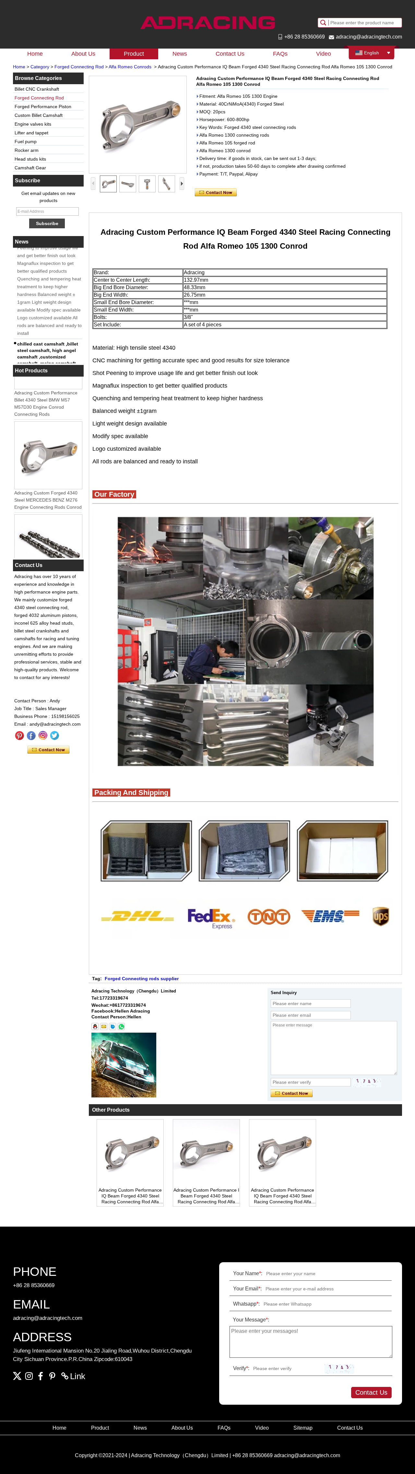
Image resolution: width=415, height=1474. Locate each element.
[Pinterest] (19, 736)
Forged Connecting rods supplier (142, 978)
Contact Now (48, 750)
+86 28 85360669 (304, 37)
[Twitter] (54, 736)
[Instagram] (43, 736)
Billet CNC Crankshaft (37, 89)
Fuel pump (26, 141)
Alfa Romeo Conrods (130, 66)
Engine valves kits (33, 124)
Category (39, 66)
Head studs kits (30, 159)
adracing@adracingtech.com (369, 37)
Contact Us (230, 54)
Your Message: (251, 1319)
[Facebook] (31, 736)
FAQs (280, 54)
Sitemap (303, 1428)
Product (134, 54)
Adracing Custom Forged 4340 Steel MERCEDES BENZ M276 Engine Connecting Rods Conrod (48, 489)
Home (35, 54)
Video (323, 54)
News (179, 54)
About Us (83, 54)
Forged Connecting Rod (79, 66)
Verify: (241, 1368)
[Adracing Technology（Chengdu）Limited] (207, 22)
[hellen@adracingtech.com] (103, 1026)
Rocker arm (27, 150)
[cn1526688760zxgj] (112, 1026)
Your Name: (247, 1273)
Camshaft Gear (30, 167)
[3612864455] (95, 1026)
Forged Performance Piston (43, 106)
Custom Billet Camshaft (39, 115)
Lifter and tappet (31, 132)
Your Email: (247, 1288)
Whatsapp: (246, 1304)
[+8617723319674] (121, 1026)
